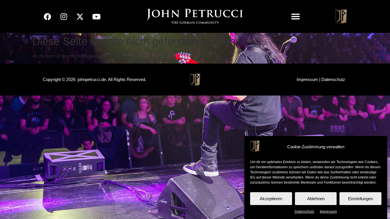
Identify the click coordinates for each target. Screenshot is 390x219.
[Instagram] (63, 16)
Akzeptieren (271, 198)
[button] (295, 16)
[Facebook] (47, 16)
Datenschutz (304, 212)
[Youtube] (96, 16)
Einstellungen (360, 198)
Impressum (328, 212)
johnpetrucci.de (92, 79)
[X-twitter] (80, 16)
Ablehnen (316, 198)
